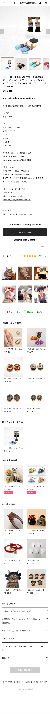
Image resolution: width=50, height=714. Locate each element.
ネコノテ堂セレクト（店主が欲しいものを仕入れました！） (23, 648)
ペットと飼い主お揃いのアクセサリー (17, 631)
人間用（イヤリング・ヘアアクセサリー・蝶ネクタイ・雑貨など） (22, 621)
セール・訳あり (8, 638)
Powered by (22, 689)
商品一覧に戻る (25, 670)
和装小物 (6, 658)
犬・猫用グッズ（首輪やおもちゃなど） (17, 611)
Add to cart (25, 232)
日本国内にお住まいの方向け (25, 240)
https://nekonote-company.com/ (18, 214)
